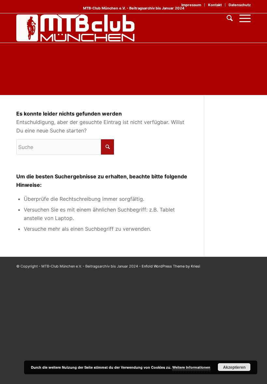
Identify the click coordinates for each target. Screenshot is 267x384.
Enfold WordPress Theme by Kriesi (171, 266)
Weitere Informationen (191, 367)
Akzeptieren (234, 367)
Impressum (191, 5)
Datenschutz (240, 5)
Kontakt (215, 5)
